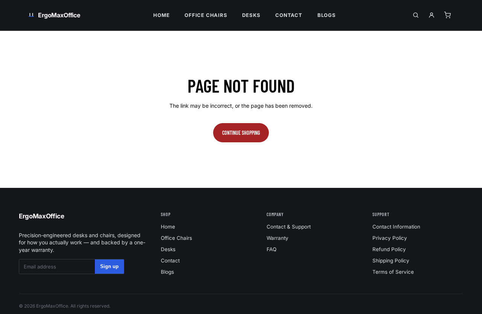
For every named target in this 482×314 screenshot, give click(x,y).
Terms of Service (393, 272)
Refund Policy (389, 249)
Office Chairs (206, 15)
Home (161, 15)
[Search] (416, 15)
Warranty (277, 238)
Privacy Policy (389, 238)
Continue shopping (241, 133)
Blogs (326, 15)
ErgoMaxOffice (41, 216)
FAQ (271, 249)
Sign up (109, 266)
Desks (251, 15)
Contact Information (396, 227)
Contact (288, 15)
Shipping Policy (390, 261)
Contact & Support (289, 227)
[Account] (431, 15)
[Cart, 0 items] (447, 15)
